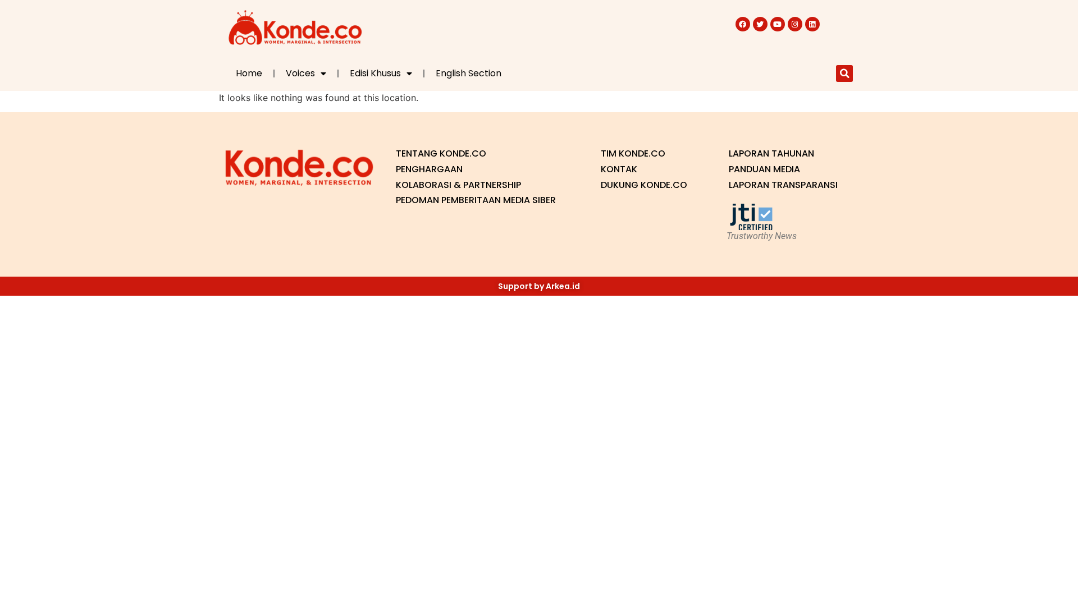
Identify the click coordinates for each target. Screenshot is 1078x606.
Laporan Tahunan (771, 153)
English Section (468, 73)
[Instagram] (795, 24)
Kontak (619, 169)
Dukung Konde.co (644, 184)
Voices (300, 73)
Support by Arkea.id (539, 286)
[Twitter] (760, 24)
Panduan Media (764, 169)
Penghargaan (429, 169)
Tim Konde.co (633, 153)
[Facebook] (743, 24)
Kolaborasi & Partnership (458, 184)
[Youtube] (777, 24)
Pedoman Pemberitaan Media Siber (476, 200)
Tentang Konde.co (441, 153)
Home (249, 73)
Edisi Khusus (375, 73)
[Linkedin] (812, 24)
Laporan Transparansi (783, 184)
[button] (844, 73)
